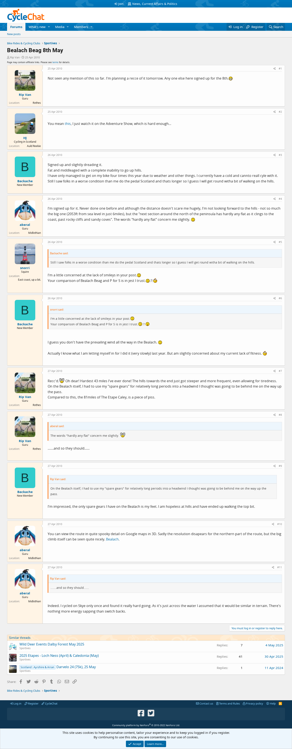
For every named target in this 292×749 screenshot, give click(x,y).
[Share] (274, 68)
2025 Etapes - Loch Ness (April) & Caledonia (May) (59, 655)
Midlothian (34, 233)
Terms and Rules (229, 703)
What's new (37, 27)
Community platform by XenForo (146, 725)
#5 (280, 242)
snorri (25, 268)
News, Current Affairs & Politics (154, 4)
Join (121, 4)
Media (59, 27)
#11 (279, 567)
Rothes (37, 103)
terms (55, 62)
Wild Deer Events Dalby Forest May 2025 (51, 644)
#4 (280, 199)
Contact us (206, 703)
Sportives (25, 648)
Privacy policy (254, 703)
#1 (280, 68)
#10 (279, 524)
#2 (280, 112)
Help (272, 703)
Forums (16, 27)
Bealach (112, 539)
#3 (280, 155)
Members (81, 27)
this (68, 123)
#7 (280, 371)
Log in (17, 703)
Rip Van (15, 57)
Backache (25, 181)
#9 (280, 466)
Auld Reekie (34, 146)
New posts (14, 34)
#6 (280, 298)
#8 (280, 415)
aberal (25, 224)
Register (32, 703)
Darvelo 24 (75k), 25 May (76, 667)
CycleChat (51, 703)
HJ (25, 138)
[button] (49, 27)
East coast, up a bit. (29, 279)
